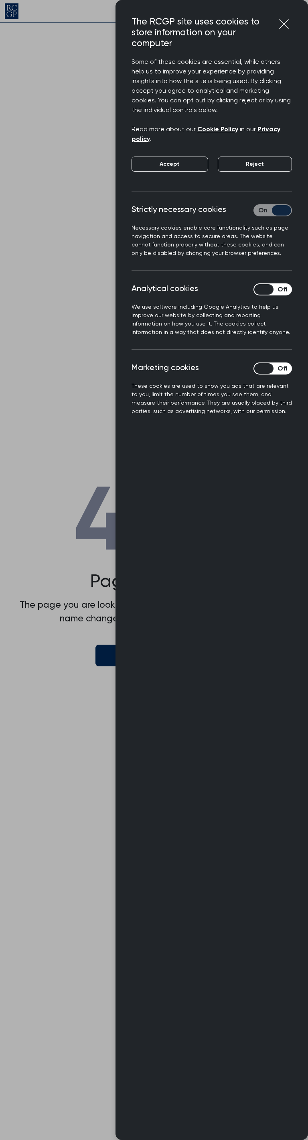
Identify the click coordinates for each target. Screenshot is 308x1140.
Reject (255, 164)
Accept (170, 164)
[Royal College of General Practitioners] (11, 11)
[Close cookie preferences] (284, 24)
